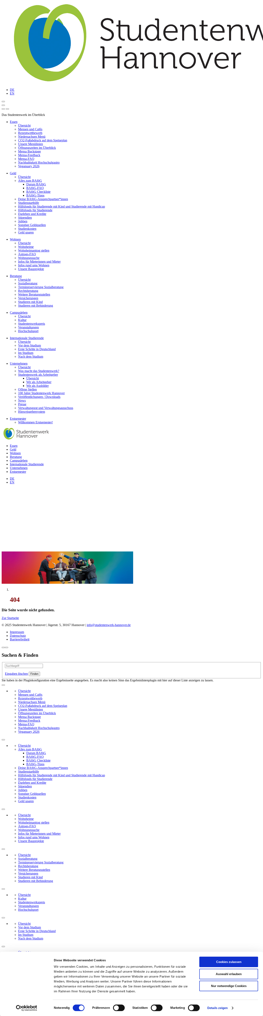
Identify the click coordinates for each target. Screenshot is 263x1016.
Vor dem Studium (29, 345)
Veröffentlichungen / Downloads (39, 397)
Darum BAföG (36, 184)
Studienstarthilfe (28, 203)
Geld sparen (26, 232)
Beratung (16, 276)
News (22, 400)
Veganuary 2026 (28, 166)
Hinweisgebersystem (31, 411)
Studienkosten (27, 228)
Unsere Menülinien (30, 144)
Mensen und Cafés (30, 129)
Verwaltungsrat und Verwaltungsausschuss (45, 408)
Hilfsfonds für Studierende (35, 210)
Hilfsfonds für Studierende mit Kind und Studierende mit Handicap (61, 206)
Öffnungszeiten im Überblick (37, 147)
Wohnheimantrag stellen (33, 250)
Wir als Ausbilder (37, 385)
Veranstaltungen (28, 327)
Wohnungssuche (28, 258)
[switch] (119, 1007)
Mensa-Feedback (29, 155)
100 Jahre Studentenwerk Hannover (41, 393)
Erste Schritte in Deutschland (37, 349)
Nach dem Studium (30, 356)
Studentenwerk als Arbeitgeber (38, 374)
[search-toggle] (3, 101)
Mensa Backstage (29, 151)
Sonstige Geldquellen (32, 225)
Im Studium (25, 353)
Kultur (22, 320)
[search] (7, 109)
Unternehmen (19, 363)
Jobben (22, 221)
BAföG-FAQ (35, 188)
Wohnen (15, 239)
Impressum (17, 632)
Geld (13, 173)
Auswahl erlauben (229, 974)
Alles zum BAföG (30, 180)
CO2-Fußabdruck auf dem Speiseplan (42, 140)
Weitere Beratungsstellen (34, 294)
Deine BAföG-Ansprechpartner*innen (43, 199)
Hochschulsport (28, 331)
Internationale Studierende (27, 338)
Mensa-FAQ (26, 159)
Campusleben (19, 312)
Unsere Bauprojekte (31, 269)
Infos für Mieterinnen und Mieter (39, 261)
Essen (13, 122)
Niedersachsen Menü (31, 136)
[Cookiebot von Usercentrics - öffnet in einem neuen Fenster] (27, 1008)
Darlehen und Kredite (32, 214)
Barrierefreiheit (19, 639)
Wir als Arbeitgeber (38, 382)
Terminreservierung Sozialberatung (40, 287)
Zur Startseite (10, 618)
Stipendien (25, 217)
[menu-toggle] (3, 105)
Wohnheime (26, 247)
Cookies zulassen (228, 962)
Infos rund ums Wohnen (33, 265)
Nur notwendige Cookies (229, 986)
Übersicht (24, 125)
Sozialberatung (27, 283)
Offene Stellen (27, 389)
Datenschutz (18, 635)
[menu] (3, 109)
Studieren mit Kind (30, 302)
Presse (22, 404)
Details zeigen (217, 1008)
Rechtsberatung (28, 290)
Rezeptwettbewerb (30, 133)
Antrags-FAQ (27, 254)
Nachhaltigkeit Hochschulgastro (39, 162)
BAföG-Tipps (35, 195)
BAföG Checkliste (38, 191)
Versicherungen (28, 298)
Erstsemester (18, 418)
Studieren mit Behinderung (35, 305)
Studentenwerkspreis (31, 323)
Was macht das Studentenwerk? (38, 371)
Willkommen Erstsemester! (35, 422)
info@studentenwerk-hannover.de (109, 625)
